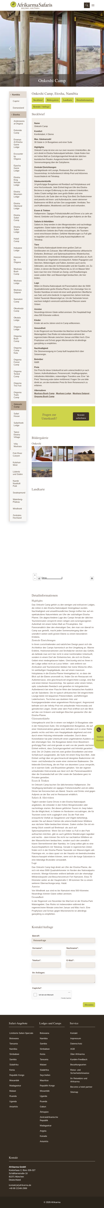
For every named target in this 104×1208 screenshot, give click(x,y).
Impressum (75, 1038)
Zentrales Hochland (17, 516)
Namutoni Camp (18, 300)
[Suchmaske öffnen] (87, 5)
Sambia (12, 1059)
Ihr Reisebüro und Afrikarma (78, 1080)
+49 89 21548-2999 (18, 1188)
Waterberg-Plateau (18, 500)
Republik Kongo (16, 1075)
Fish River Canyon (17, 454)
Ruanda (13, 1096)
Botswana (14, 1038)
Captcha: (37, 988)
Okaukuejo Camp (18, 309)
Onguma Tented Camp (17, 374)
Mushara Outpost (81, 393)
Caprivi (16, 101)
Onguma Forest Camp (17, 362)
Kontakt (73, 1033)
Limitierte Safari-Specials (21, 1033)
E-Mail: (70, 960)
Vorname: (37, 948)
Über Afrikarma (77, 1054)
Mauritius (44, 1080)
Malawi (12, 1091)
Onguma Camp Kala (17, 350)
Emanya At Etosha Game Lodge (18, 143)
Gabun (43, 1106)
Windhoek (17, 509)
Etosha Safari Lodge (17, 229)
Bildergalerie (53, 100)
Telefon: (36, 960)
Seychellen (45, 1075)
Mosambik (14, 1080)
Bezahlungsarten (78, 1064)
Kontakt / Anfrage (41, 106)
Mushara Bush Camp (44, 393)
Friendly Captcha (66, 998)
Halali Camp (16, 240)
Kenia (12, 1070)
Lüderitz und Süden (18, 473)
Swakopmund (19, 493)
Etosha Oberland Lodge (18, 206)
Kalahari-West (17, 463)
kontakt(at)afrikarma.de (20, 1185)
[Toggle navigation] (93, 5)
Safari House (17, 415)
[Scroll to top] (98, 1202)
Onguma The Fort (17, 384)
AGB (72, 1049)
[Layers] (92, 578)
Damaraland (18, 108)
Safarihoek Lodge (18, 424)
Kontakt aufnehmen (81, 416)
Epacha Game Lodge (17, 168)
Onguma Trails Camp (17, 395)
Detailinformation (84, 100)
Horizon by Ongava (17, 259)
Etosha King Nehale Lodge (17, 181)
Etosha (16, 115)
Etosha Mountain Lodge (18, 194)
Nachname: (72, 948)
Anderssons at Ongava (19, 122)
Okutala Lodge (17, 319)
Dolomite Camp (18, 131)
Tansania (13, 1043)
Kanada (43, 1136)
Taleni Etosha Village (17, 434)
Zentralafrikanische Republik (49, 1119)
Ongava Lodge (17, 328)
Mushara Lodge (63, 393)
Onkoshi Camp (18, 405)
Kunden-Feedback (78, 1059)
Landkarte (67, 100)
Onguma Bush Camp (44, 396)
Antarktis (13, 1106)
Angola (43, 1131)
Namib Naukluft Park (16, 483)
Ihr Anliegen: (38, 972)
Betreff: (36, 936)
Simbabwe (14, 1054)
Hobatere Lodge (18, 249)
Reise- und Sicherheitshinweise (79, 1071)
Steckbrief (38, 100)
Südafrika (13, 1064)
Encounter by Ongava (18, 156)
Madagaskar (15, 1085)
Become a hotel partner (81, 1087)
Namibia (16, 95)
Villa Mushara (18, 445)
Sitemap (74, 1092)
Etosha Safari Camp (17, 217)
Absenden (88, 1004)
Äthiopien (44, 1112)
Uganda (13, 1101)
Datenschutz (76, 1043)
